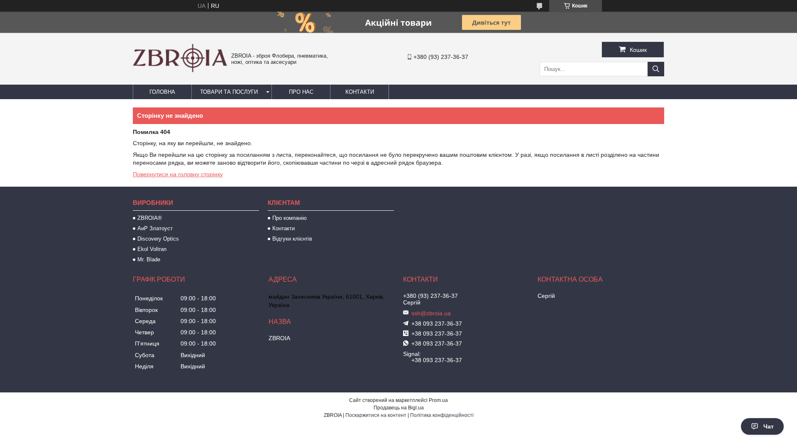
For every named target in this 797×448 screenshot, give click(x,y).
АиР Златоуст (155, 228)
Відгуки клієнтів (292, 239)
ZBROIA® (149, 218)
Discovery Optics (158, 239)
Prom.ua (438, 400)
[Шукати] (656, 69)
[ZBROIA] (180, 70)
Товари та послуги (229, 92)
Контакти (359, 92)
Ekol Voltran (151, 249)
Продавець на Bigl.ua (399, 408)
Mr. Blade (148, 259)
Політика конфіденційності (442, 415)
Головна (162, 92)
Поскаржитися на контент (375, 415)
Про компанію (289, 218)
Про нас (301, 92)
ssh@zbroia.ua (431, 313)
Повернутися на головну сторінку (178, 174)
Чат (768, 426)
